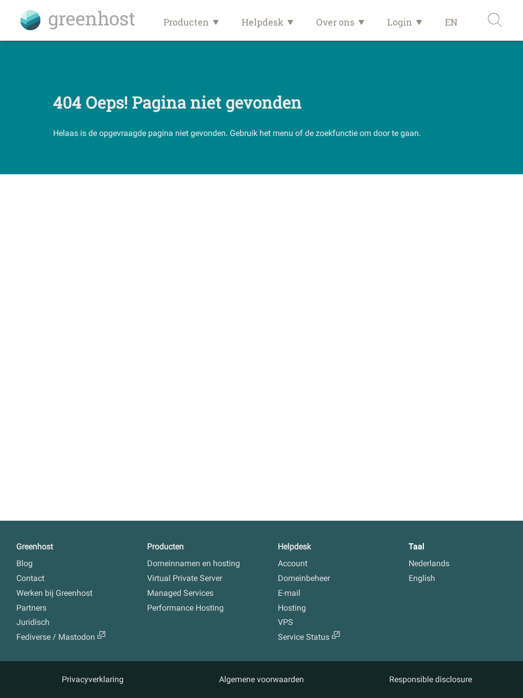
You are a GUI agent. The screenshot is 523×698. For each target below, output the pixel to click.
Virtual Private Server (184, 578)
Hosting (292, 608)
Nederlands (429, 563)
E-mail (289, 593)
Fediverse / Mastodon (55, 637)
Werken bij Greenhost (54, 593)
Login (399, 22)
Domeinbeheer (304, 578)
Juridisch (33, 622)
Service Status (303, 637)
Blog (24, 563)
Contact (30, 578)
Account (292, 563)
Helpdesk (262, 22)
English (422, 578)
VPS (285, 622)
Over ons (335, 22)
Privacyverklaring (93, 679)
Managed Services (180, 593)
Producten (186, 22)
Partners (31, 608)
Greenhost (34, 546)
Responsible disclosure (430, 679)
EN (451, 22)
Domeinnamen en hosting (193, 563)
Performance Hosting (185, 608)
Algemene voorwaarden (261, 679)
